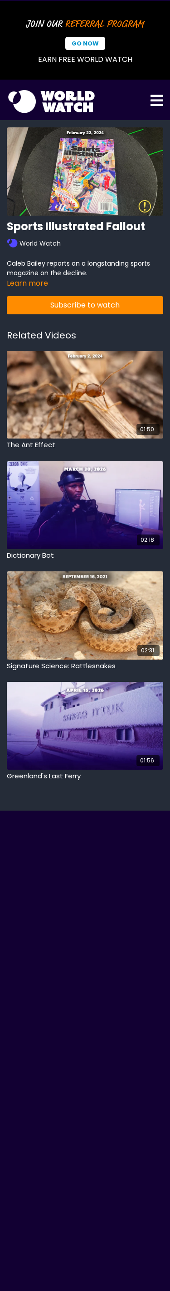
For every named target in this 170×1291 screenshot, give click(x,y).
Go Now (85, 43)
